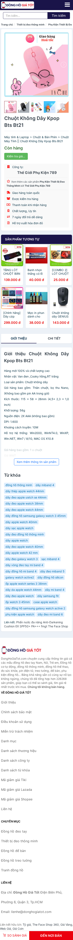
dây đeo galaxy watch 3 (21, 559)
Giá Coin (18, 928)
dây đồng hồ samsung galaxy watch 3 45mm (35, 515)
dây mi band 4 (54, 589)
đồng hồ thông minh (18, 485)
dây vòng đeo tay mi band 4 (24, 565)
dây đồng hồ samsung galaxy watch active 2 (35, 608)
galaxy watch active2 (19, 577)
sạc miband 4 (50, 559)
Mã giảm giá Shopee (16, 799)
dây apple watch (16, 540)
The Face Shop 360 (45, 924)
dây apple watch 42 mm (21, 552)
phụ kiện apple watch (19, 614)
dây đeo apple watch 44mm (24, 509)
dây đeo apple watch (19, 596)
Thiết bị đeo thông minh (30, 24)
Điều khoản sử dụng (16, 722)
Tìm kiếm (59, 16)
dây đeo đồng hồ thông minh (24, 534)
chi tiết (54, 338)
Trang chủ (7, 24)
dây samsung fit (48, 596)
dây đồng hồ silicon (50, 577)
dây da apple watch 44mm (23, 589)
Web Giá (5, 928)
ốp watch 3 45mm (17, 602)
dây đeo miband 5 (52, 571)
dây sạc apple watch (19, 528)
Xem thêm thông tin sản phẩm (36, 462)
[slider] (10, 107)
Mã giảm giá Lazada (16, 790)
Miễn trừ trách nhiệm (17, 731)
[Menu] (67, 5)
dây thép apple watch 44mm (24, 491)
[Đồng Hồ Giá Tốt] (21, 650)
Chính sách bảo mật (16, 712)
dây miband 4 (45, 485)
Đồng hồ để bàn (13, 851)
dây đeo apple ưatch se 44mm (25, 497)
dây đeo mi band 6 (50, 614)
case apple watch (45, 602)
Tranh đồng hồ (12, 870)
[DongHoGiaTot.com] (24, 5)
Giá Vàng (66, 924)
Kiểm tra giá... (16, 156)
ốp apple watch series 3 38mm (26, 583)
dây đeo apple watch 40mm (24, 546)
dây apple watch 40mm (21, 522)
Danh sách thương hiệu (18, 751)
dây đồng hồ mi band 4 (20, 571)
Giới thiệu (19, 338)
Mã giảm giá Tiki (13, 780)
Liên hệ (6, 809)
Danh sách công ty (15, 760)
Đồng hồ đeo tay (14, 831)
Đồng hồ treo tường (16, 860)
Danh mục (8, 741)
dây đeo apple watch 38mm (24, 503)
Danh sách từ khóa (15, 770)
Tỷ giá (27, 924)
